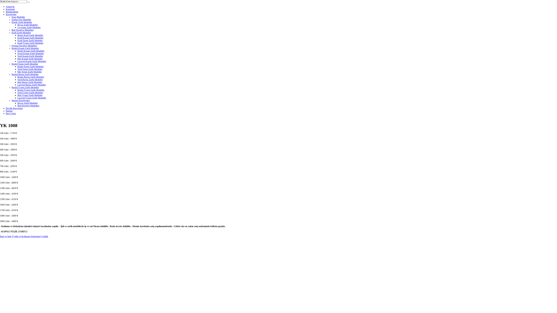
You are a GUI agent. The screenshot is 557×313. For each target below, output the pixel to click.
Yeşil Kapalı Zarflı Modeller (30, 56)
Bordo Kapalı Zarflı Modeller (30, 51)
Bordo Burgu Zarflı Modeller (30, 77)
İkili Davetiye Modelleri (23, 30)
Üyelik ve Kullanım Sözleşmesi (26, 236)
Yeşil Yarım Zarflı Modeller (29, 69)
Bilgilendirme (12, 12)
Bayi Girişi (11, 113)
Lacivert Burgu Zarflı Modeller (31, 85)
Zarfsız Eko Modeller (21, 19)
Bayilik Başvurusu (14, 108)
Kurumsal (10, 9)
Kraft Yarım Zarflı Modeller (30, 40)
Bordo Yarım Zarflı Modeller (30, 66)
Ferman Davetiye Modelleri (24, 45)
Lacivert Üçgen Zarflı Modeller (31, 98)
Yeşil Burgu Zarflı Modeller (30, 79)
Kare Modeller (18, 17)
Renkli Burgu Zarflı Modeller (25, 74)
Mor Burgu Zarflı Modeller (29, 82)
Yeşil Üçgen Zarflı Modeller (30, 92)
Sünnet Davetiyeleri (21, 100)
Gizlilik (44, 236)
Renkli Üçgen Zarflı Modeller (25, 87)
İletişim (9, 111)
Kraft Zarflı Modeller (21, 32)
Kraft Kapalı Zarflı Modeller (30, 38)
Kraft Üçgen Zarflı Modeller (30, 43)
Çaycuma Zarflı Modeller (29, 27)
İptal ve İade (5, 236)
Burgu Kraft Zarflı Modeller (30, 35)
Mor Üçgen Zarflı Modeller (30, 95)
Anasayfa (10, 6)
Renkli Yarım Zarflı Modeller (25, 64)
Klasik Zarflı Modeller (22, 22)
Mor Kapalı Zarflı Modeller (30, 59)
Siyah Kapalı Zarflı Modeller (30, 53)
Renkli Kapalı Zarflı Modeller (25, 48)
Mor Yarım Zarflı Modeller (29, 72)
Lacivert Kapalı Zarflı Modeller (31, 61)
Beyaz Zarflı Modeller (27, 25)
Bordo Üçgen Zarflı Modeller (30, 90)
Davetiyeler (11, 14)
